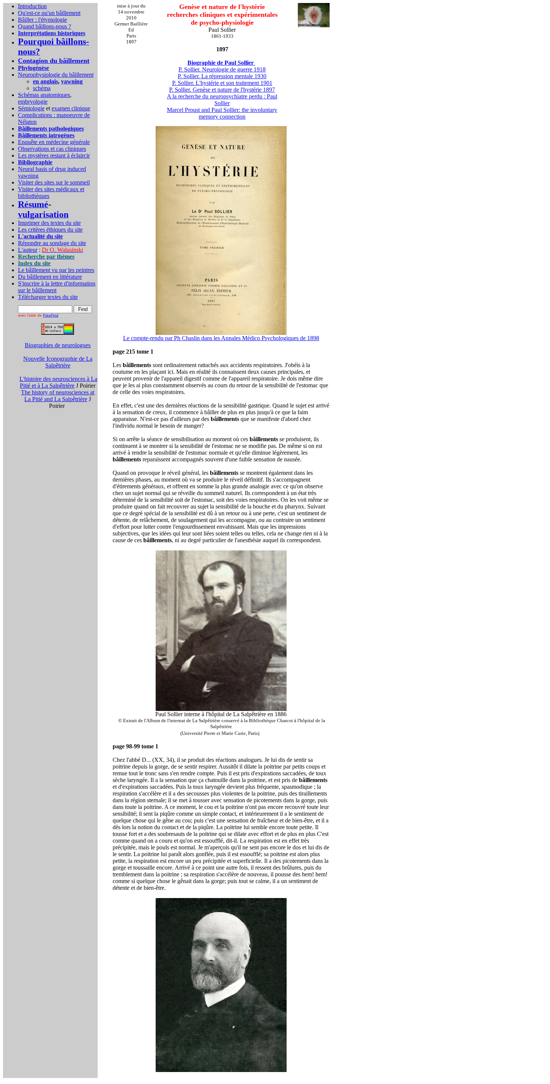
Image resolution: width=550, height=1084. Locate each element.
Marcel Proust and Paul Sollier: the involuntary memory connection (222, 113)
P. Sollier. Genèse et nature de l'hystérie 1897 (222, 89)
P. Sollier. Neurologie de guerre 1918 (222, 69)
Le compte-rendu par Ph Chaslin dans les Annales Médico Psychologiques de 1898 (221, 338)
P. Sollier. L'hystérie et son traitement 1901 (222, 83)
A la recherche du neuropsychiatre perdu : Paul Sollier (222, 99)
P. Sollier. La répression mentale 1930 (222, 76)
